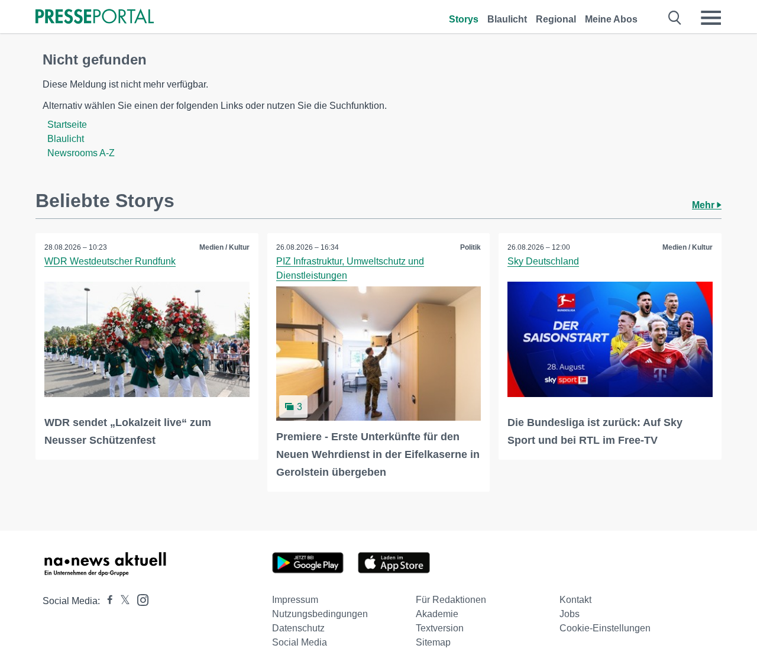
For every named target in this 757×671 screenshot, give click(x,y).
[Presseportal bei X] (121, 601)
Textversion (440, 628)
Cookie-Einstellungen (605, 628)
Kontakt (575, 600)
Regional (556, 19)
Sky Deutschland (543, 261)
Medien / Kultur (224, 247)
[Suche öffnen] (675, 17)
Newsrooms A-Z (81, 153)
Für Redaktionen (451, 600)
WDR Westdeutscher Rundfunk (110, 261)
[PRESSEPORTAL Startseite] (94, 17)
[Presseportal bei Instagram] (139, 599)
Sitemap (433, 642)
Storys (463, 19)
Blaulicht (507, 19)
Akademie (437, 614)
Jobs (569, 614)
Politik (470, 247)
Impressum (295, 600)
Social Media (299, 642)
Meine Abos (611, 19)
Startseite (67, 125)
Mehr (704, 205)
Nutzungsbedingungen (320, 614)
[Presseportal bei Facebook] (106, 601)
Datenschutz (298, 628)
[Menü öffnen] (711, 17)
